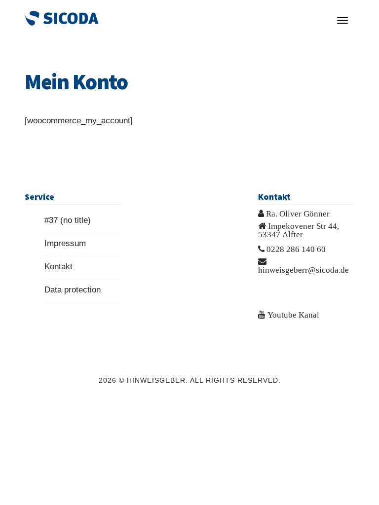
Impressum (65, 243)
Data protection (72, 289)
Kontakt (58, 266)
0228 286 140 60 (296, 249)
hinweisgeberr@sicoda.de (303, 269)
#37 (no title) (67, 220)
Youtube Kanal (293, 314)
